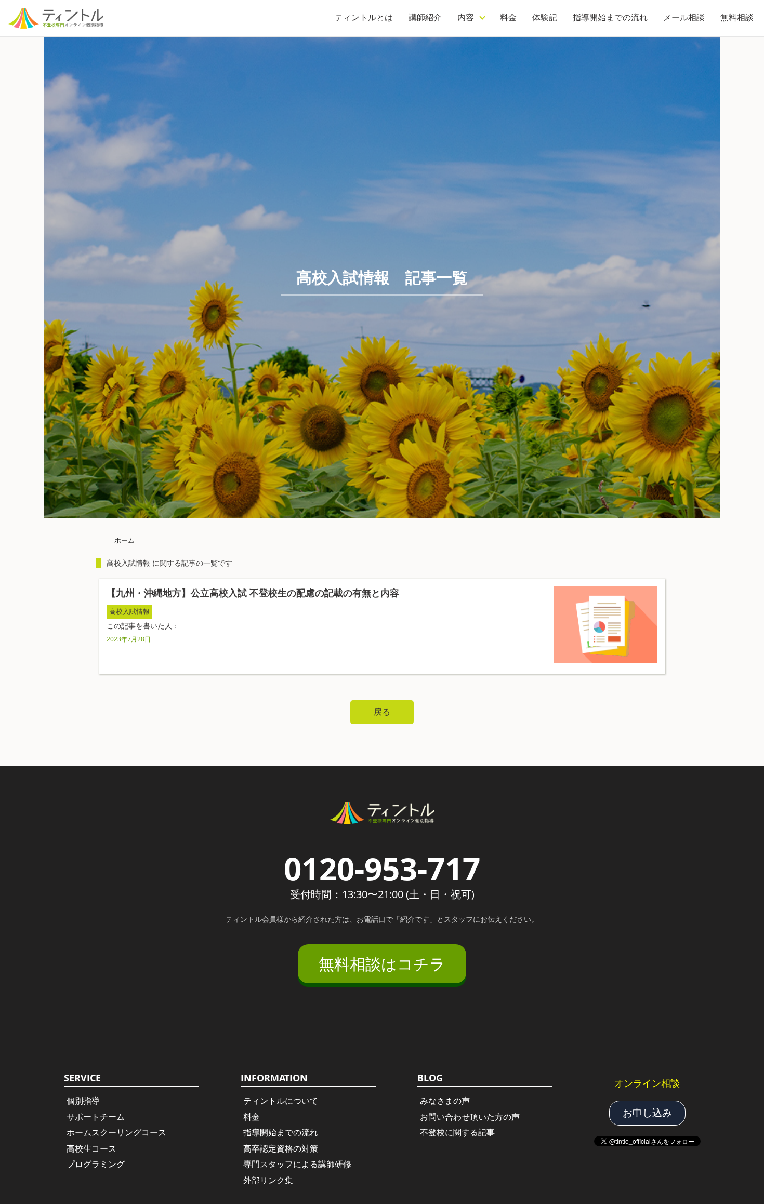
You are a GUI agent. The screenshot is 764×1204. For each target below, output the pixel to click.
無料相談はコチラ (382, 963)
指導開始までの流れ (610, 17)
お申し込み (647, 1112)
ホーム (124, 540)
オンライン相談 (647, 1083)
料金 (508, 17)
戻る (382, 711)
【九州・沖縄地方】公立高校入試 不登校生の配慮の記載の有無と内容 (253, 592)
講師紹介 (425, 17)
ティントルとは (364, 17)
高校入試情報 (129, 611)
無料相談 (737, 17)
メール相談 (684, 17)
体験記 (544, 17)
